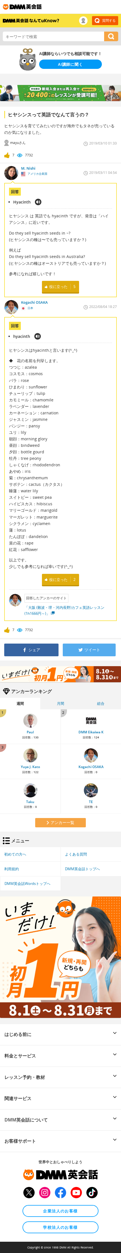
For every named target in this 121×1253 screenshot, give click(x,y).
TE (91, 802)
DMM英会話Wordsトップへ (27, 883)
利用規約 (11, 868)
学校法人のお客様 (60, 1227)
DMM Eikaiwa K (91, 732)
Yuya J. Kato (30, 767)
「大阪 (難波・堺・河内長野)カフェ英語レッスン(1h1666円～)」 (64, 610)
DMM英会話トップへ (82, 868)
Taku (30, 802)
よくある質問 (76, 854)
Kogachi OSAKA (91, 767)
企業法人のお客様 (60, 1210)
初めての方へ (15, 854)
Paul (30, 732)
